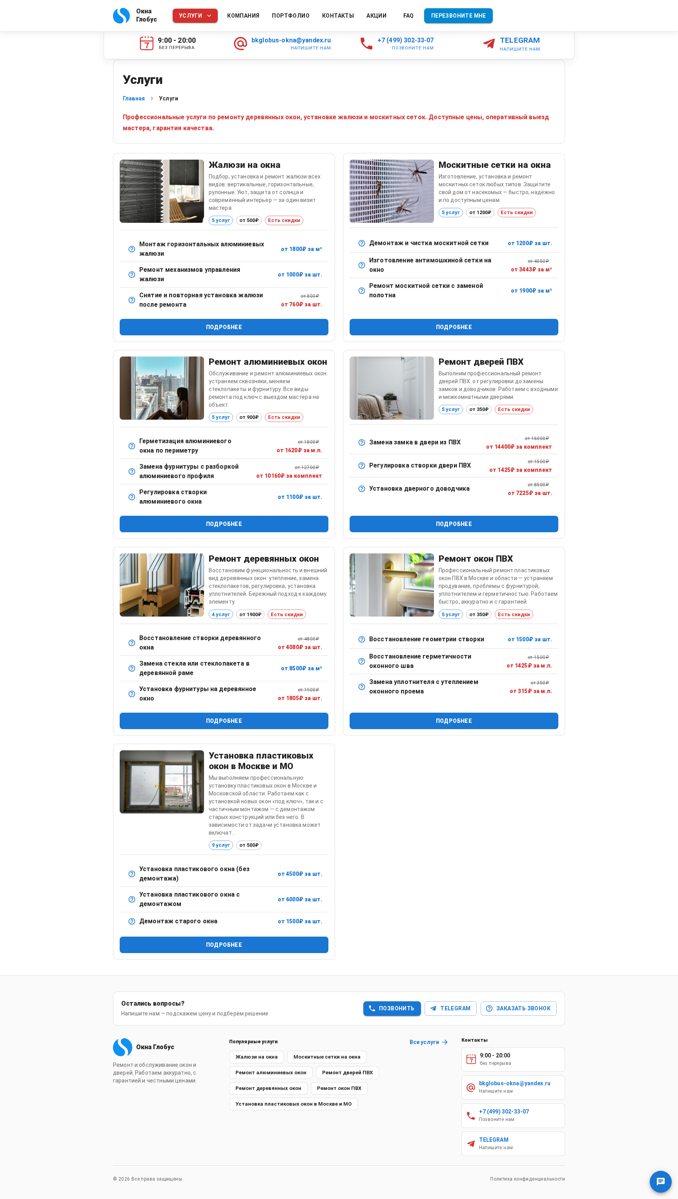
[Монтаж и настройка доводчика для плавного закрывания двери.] (362, 489)
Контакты (338, 16)
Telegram (455, 1008)
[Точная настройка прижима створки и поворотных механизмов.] (132, 497)
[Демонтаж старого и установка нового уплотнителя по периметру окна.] (362, 687)
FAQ (408, 16)
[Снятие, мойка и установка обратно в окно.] (362, 243)
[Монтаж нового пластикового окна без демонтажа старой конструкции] (132, 874)
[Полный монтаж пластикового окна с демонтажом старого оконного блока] (132, 899)
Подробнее (224, 327)
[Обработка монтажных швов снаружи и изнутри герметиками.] (362, 661)
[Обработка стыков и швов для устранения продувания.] (132, 446)
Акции (376, 16)
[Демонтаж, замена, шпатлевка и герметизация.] (132, 668)
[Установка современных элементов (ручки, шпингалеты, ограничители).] (132, 694)
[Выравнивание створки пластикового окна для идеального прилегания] (362, 639)
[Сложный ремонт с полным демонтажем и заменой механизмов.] (132, 471)
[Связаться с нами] (661, 1182)
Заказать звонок (523, 1008)
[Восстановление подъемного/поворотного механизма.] (132, 274)
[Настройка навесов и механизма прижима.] (362, 465)
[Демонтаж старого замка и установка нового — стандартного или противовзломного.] (362, 442)
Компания (243, 16)
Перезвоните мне (458, 16)
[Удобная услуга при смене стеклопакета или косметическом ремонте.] (132, 300)
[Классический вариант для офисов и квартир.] (132, 249)
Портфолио (291, 16)
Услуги (190, 16)
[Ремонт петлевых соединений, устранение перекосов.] (132, 643)
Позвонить (397, 1008)
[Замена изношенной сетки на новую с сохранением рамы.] (362, 291)
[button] (256, 1057)
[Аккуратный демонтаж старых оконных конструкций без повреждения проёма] (132, 921)
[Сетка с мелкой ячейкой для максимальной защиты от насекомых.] (362, 265)
